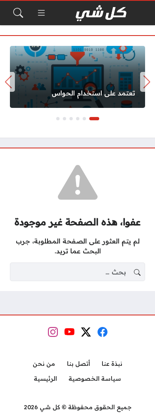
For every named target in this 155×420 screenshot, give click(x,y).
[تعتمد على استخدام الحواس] (77, 77)
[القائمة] (41, 13)
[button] (94, 118)
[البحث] (18, 13)
